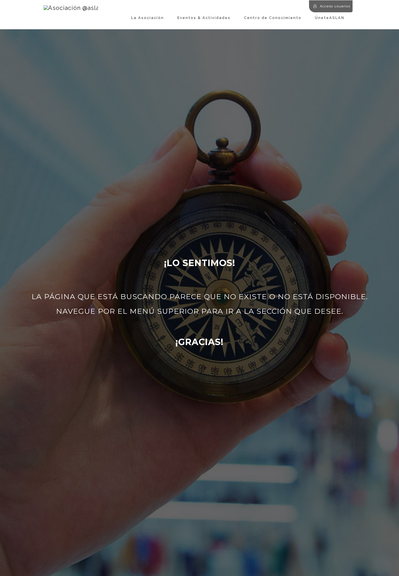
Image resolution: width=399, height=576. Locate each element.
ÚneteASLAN (329, 18)
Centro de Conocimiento (272, 18)
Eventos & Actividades (203, 18)
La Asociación (147, 18)
